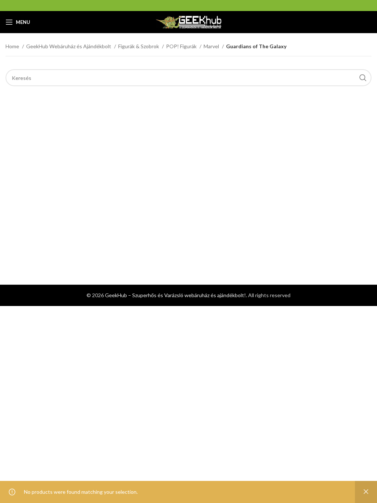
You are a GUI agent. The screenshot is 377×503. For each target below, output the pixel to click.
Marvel (212, 46)
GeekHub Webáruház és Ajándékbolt (69, 46)
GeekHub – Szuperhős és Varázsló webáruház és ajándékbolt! (175, 295)
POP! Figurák (182, 46)
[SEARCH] (363, 77)
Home (13, 46)
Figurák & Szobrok (139, 46)
